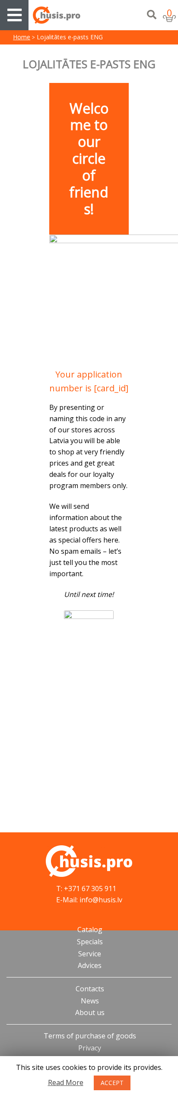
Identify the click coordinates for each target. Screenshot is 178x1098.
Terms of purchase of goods (90, 1036)
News (90, 1001)
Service (89, 953)
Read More (65, 1082)
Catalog (89, 929)
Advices (90, 965)
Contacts (90, 988)
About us (90, 1012)
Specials (90, 941)
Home (21, 37)
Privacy (89, 1048)
